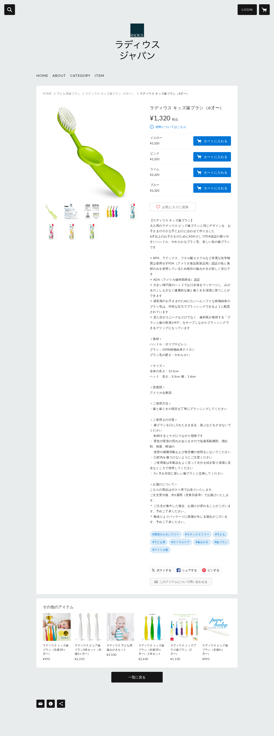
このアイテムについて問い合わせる (183, 581)
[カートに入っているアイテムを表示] (264, 9)
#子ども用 (158, 542)
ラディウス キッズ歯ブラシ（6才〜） (110, 93)
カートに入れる (215, 141)
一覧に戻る (137, 677)
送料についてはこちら (170, 127)
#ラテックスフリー (197, 534)
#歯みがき (202, 542)
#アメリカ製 (160, 549)
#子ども (220, 534)
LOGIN (247, 9)
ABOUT (59, 75)
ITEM (99, 75)
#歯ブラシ (220, 542)
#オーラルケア (180, 542)
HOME (42, 75)
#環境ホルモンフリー (165, 534)
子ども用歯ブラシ (68, 93)
